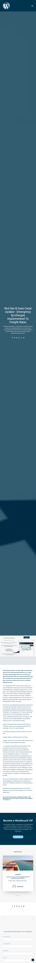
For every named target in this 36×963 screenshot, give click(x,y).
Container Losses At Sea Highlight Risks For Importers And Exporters (18, 877)
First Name (6, 936)
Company (5, 950)
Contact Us (17, 836)
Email (5, 957)
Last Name (6, 943)
